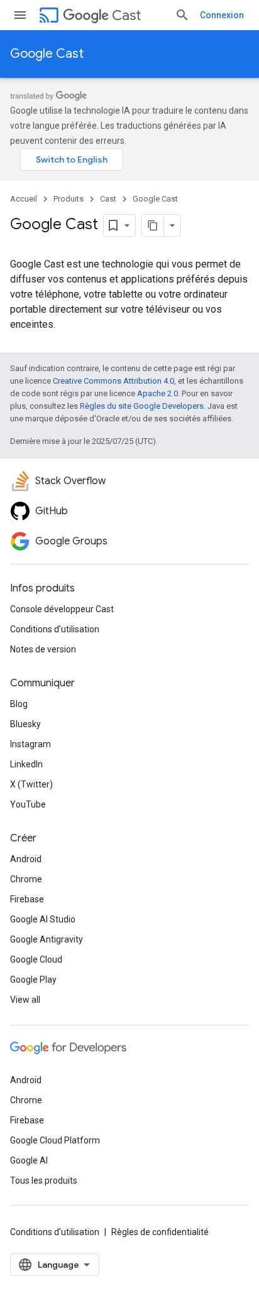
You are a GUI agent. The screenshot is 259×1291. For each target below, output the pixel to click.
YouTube (28, 804)
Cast (126, 15)
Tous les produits (43, 1180)
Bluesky (25, 724)
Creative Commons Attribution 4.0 (113, 381)
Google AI (29, 1160)
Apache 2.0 (157, 393)
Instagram (30, 744)
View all (25, 1000)
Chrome (26, 879)
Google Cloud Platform (55, 1140)
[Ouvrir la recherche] (182, 15)
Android (25, 859)
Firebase (27, 899)
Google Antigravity (46, 939)
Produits (68, 198)
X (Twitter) (31, 784)
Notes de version (43, 649)
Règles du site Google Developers (142, 406)
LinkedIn (26, 764)
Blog (19, 704)
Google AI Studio (42, 919)
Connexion (222, 15)
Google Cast (47, 54)
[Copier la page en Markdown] (152, 225)
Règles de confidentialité (160, 1232)
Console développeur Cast (62, 609)
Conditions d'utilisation (54, 629)
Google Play (33, 980)
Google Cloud (36, 959)
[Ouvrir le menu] (20, 15)
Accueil (23, 198)
